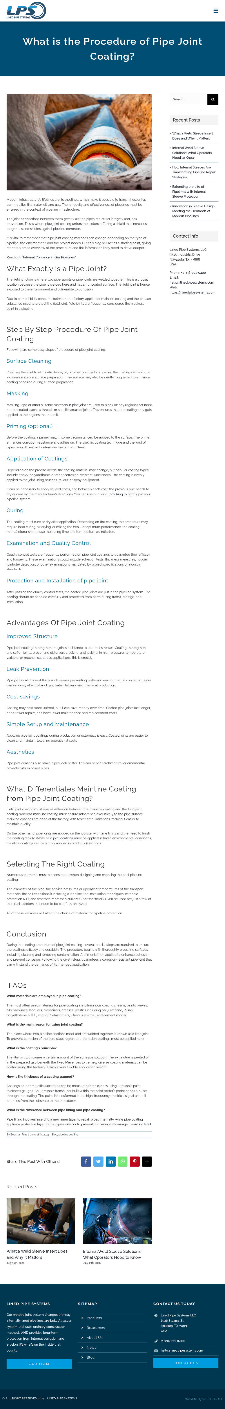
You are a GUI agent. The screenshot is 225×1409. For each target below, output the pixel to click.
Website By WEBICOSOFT (204, 1399)
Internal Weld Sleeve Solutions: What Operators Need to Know (192, 153)
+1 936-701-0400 (193, 273)
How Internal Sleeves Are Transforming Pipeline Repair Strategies (194, 172)
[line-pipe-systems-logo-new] (26, 3)
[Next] (148, 1231)
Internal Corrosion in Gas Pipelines (49, 257)
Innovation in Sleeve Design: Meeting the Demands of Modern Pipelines (193, 211)
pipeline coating (68, 1134)
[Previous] (10, 1231)
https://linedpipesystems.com (193, 292)
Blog (54, 1134)
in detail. (145, 1124)
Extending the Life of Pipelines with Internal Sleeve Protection (189, 192)
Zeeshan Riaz (19, 1134)
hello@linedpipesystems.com (192, 283)
